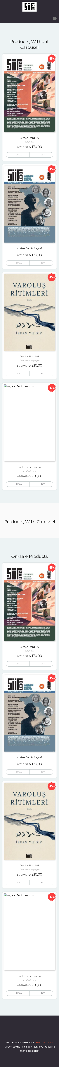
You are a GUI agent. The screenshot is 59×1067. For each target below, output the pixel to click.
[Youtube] (35, 1033)
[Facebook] (17, 1033)
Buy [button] (43, 155)
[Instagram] (29, 1033)
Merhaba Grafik (44, 1042)
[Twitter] (23, 1033)
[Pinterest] (41, 1033)
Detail (19, 155)
